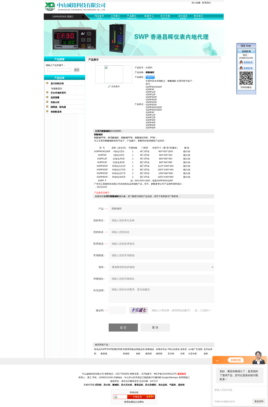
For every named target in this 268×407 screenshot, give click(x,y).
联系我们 (206, 2)
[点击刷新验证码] (139, 310)
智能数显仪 (56, 88)
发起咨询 (259, 401)
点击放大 (115, 86)
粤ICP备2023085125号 (165, 374)
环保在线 (134, 392)
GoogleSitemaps (170, 377)
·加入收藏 (195, 2)
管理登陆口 (184, 377)
